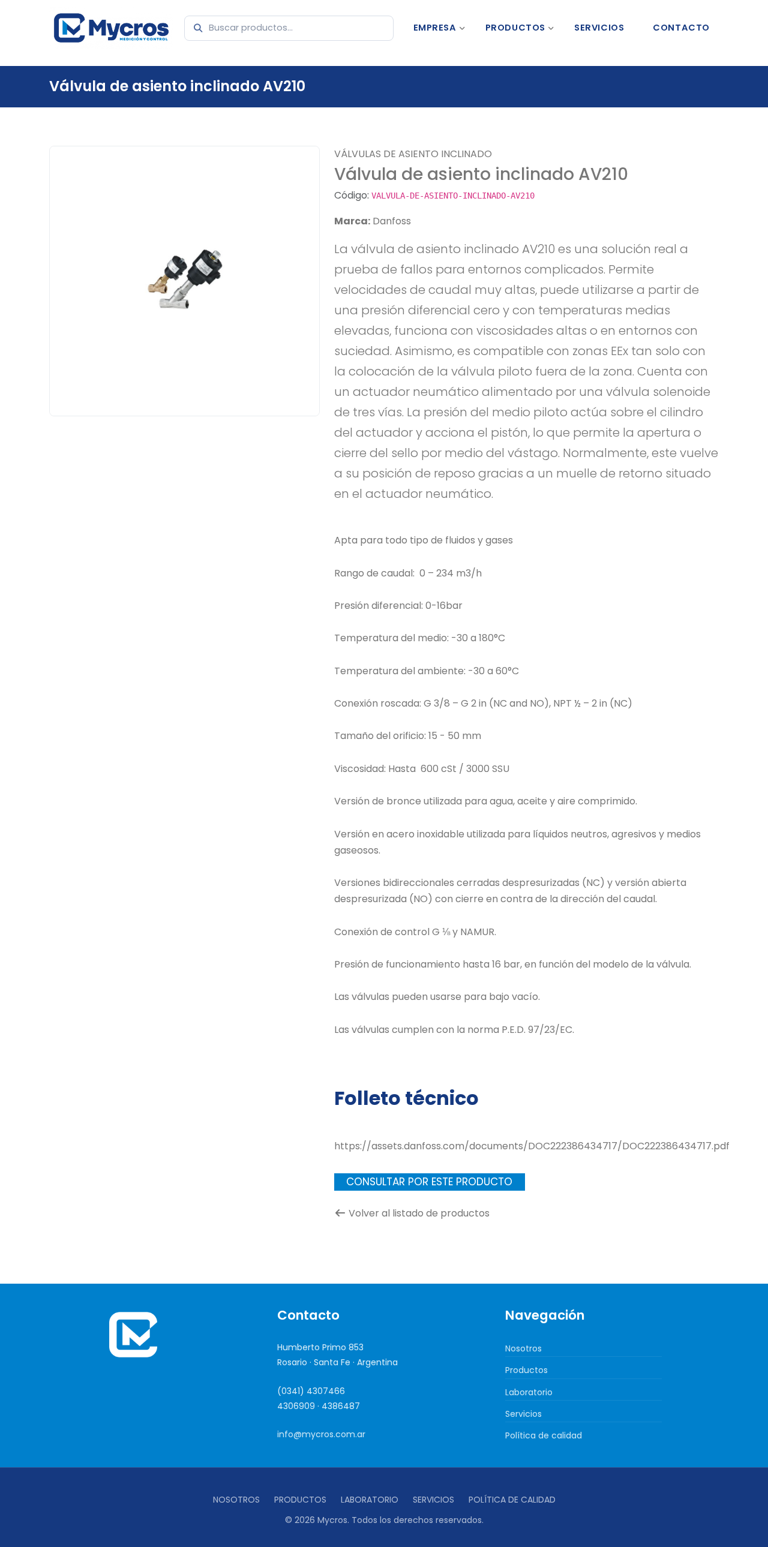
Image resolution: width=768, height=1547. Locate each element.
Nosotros (523, 1348)
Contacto (681, 28)
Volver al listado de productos (419, 1213)
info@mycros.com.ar (321, 1434)
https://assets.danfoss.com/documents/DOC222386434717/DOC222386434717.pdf (532, 1146)
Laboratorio (529, 1392)
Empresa (435, 28)
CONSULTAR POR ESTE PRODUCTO (429, 1181)
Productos (515, 28)
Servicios (599, 28)
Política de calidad (543, 1435)
